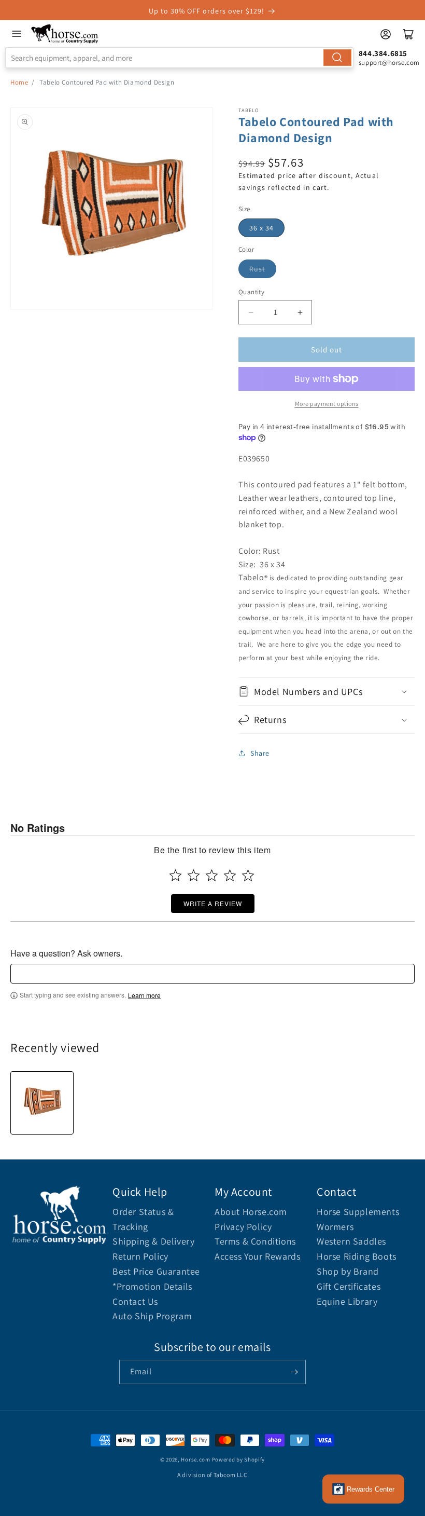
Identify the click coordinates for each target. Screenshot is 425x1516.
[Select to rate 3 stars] (212, 875)
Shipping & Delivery (153, 1241)
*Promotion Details (152, 1286)
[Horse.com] (65, 33)
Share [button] (260, 753)
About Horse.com (251, 1212)
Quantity (251, 292)
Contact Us (135, 1301)
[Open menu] (16, 33)
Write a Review (212, 903)
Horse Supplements (358, 1212)
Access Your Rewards (257, 1256)
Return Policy (140, 1256)
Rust (257, 269)
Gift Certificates (348, 1286)
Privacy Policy (243, 1227)
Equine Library (347, 1301)
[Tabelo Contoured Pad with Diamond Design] (42, 1103)
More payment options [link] (327, 403)
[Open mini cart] (408, 34)
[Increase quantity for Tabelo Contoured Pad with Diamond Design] (299, 312)
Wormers (335, 1227)
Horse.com (195, 1459)
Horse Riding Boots (356, 1256)
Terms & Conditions (255, 1241)
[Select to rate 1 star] (175, 875)
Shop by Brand (348, 1271)
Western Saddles (351, 1241)
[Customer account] (385, 34)
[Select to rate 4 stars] (230, 875)
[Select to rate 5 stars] (248, 875)
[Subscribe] (293, 1372)
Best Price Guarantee (156, 1271)
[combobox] (179, 57)
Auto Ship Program (152, 1316)
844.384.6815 (383, 53)
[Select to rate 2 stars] (194, 875)
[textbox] (212, 974)
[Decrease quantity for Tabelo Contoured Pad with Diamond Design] (250, 312)
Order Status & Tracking (143, 1219)
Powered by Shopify (238, 1459)
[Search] (337, 57)
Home (19, 82)
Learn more (144, 995)
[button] (326, 691)
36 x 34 (261, 228)
